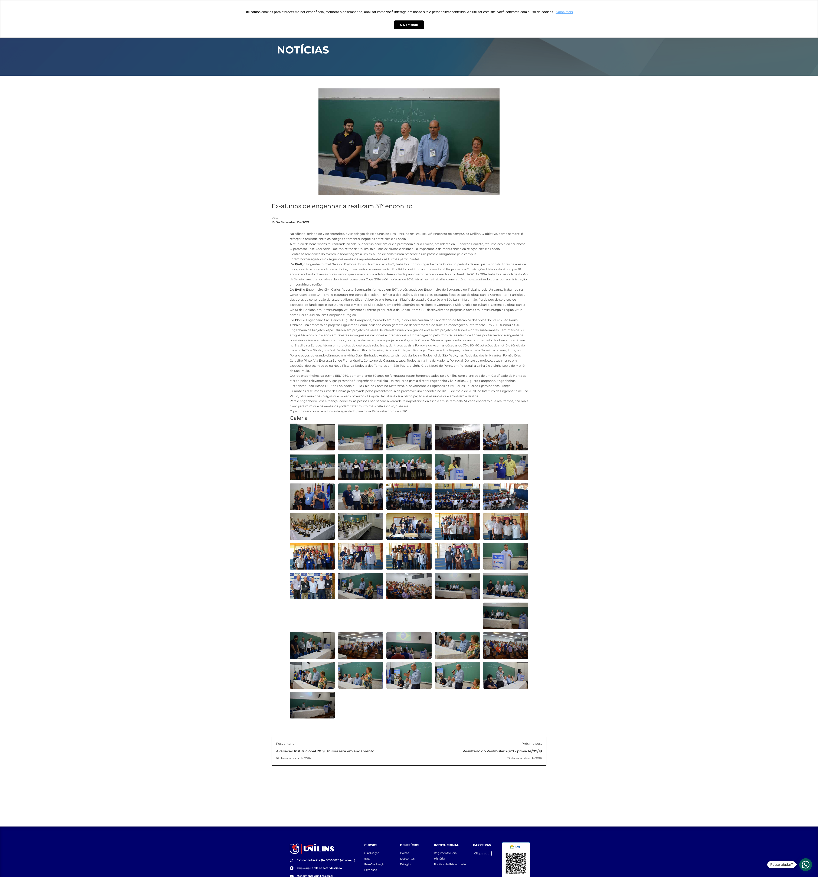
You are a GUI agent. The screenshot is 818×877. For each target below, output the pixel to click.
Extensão (370, 869)
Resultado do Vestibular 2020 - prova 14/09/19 (502, 751)
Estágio (405, 864)
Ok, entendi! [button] (409, 24)
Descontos (407, 858)
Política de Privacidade (450, 864)
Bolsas (404, 853)
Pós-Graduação (374, 864)
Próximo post (532, 744)
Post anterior (286, 744)
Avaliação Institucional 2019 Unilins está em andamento (325, 751)
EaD (367, 858)
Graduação (371, 853)
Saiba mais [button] (564, 12)
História (439, 858)
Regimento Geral (446, 853)
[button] (805, 864)
